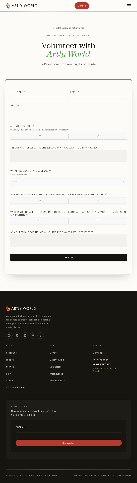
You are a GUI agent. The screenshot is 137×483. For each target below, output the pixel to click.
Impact (10, 359)
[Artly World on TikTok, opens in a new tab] (40, 335)
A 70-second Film (15, 387)
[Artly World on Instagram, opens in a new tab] (9, 335)
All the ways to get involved (70, 28)
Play (8, 373)
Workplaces (56, 373)
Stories (10, 366)
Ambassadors (57, 380)
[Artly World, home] (22, 5)
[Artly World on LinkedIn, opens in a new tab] (25, 335)
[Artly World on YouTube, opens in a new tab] (33, 335)
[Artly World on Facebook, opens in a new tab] (17, 335)
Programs (11, 352)
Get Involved (57, 359)
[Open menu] (129, 5)
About (9, 380)
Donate (82, 5)
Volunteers (55, 366)
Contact (97, 352)
